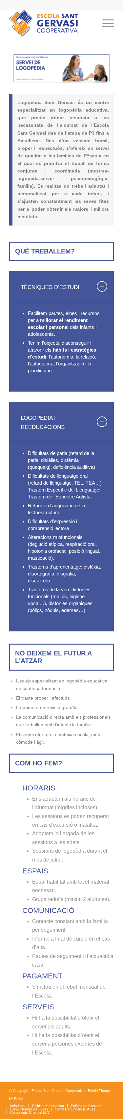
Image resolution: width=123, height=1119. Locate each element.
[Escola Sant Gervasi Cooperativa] (51, 23)
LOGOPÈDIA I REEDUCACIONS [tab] (43, 422)
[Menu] (105, 23)
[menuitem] (89, 23)
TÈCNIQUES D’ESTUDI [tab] (50, 287)
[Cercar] (89, 23)
